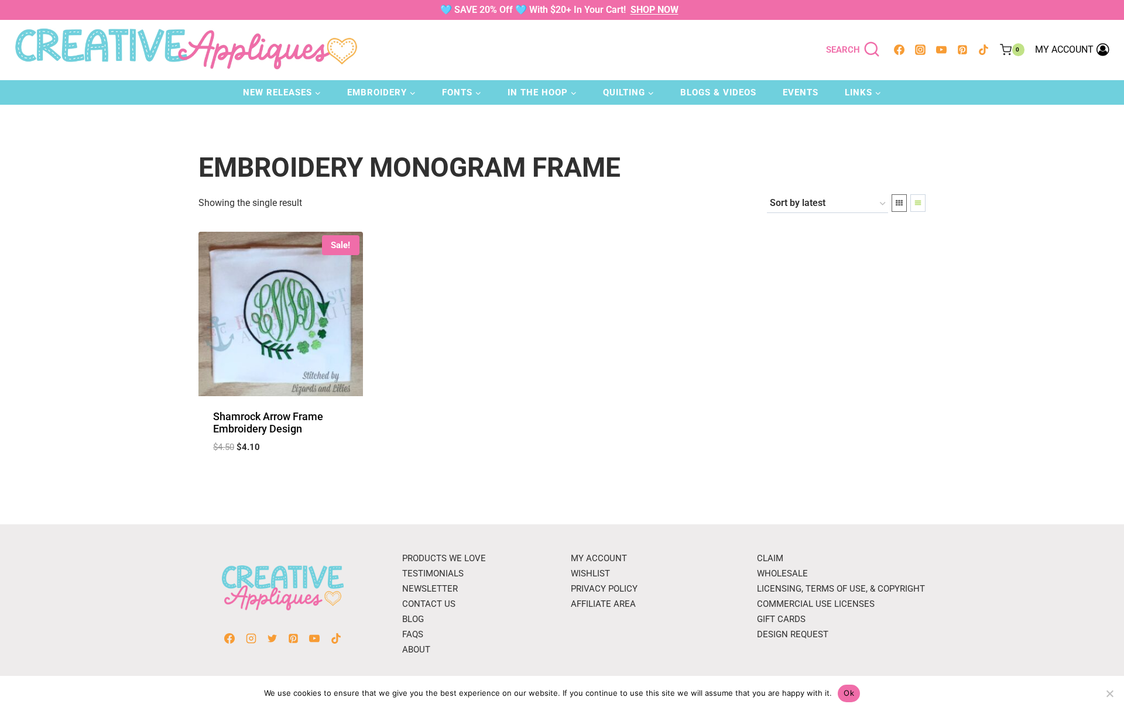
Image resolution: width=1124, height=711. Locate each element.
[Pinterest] (962, 49)
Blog (413, 619)
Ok (849, 693)
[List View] (918, 203)
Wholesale (782, 573)
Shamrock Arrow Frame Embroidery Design (268, 422)
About (416, 649)
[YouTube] (941, 49)
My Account (599, 558)
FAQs (412, 634)
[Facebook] (899, 49)
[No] (1109, 693)
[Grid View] (899, 203)
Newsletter (430, 588)
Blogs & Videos (718, 92)
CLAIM (770, 558)
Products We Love (444, 558)
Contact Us (428, 604)
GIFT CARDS (781, 619)
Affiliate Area (603, 604)
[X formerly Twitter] (272, 638)
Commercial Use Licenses (816, 604)
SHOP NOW (654, 9)
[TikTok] (983, 49)
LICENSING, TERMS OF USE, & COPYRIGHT (841, 588)
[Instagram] (920, 49)
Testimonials (433, 573)
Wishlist (590, 573)
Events (800, 92)
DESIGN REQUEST (792, 634)
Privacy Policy (604, 588)
